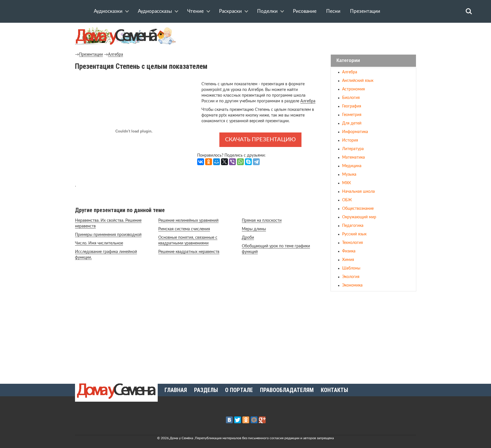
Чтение (195, 11)
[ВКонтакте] (200, 161)
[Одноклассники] (208, 161)
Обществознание (358, 209)
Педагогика (352, 226)
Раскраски (230, 11)
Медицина (351, 166)
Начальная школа (358, 192)
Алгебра (115, 55)
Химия (348, 260)
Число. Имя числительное (99, 243)
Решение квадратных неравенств (188, 252)
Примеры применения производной (108, 235)
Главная (176, 390)
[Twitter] (237, 419)
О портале (239, 390)
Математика (353, 157)
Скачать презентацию (260, 139)
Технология (352, 243)
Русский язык (354, 234)
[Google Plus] (262, 419)
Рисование (305, 11)
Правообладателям (287, 390)
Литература (353, 149)
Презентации (365, 11)
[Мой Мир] (216, 161)
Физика (348, 251)
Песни (333, 11)
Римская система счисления (184, 229)
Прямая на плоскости (262, 221)
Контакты (334, 390)
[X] (224, 161)
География (351, 106)
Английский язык (357, 81)
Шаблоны (351, 268)
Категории (348, 60)
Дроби (248, 238)
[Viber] (232, 161)
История (350, 140)
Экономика (352, 285)
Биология (351, 98)
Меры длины (254, 229)
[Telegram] (256, 161)
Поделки (267, 11)
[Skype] (248, 161)
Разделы (206, 390)
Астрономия (353, 89)
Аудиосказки (108, 11)
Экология (350, 277)
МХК (346, 183)
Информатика (355, 132)
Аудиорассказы (155, 11)
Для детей (351, 123)
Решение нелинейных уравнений (188, 221)
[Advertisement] (373, 335)
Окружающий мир (359, 217)
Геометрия (351, 115)
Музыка (349, 175)
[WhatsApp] (240, 161)
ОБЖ (347, 200)
